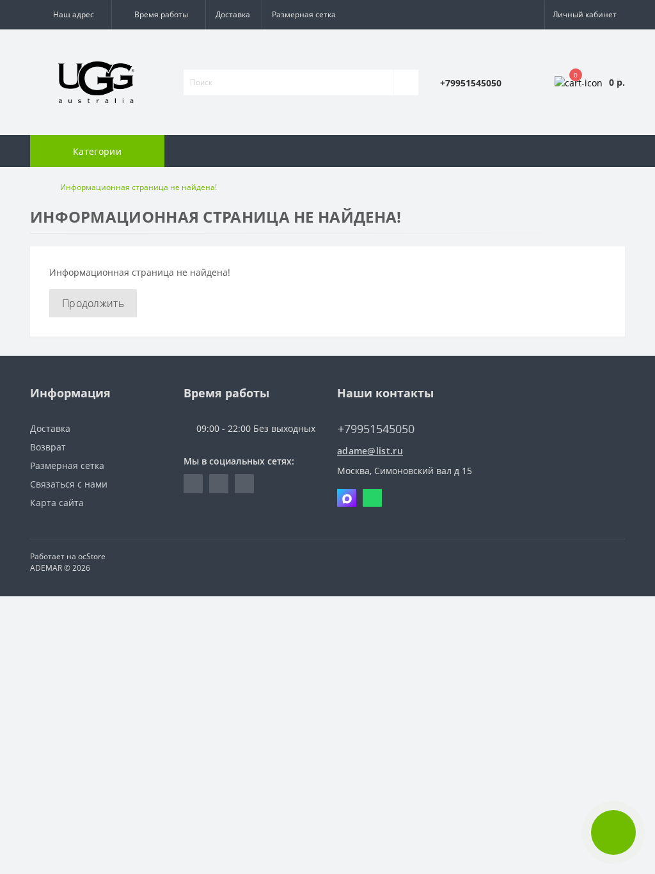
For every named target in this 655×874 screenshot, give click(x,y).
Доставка (233, 14)
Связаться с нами (68, 484)
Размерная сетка (304, 14)
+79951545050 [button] (376, 429)
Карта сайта (57, 503)
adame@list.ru (370, 451)
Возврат (48, 447)
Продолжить (93, 303)
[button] (70, 14)
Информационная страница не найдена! (138, 187)
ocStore (92, 556)
